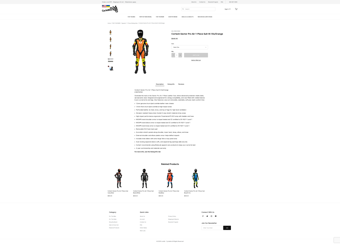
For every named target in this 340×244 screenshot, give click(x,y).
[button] (110, 32)
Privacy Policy (172, 216)
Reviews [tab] (181, 84)
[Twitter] (207, 216)
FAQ (222, 2)
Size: (172, 43)
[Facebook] (203, 216)
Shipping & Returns (173, 219)
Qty (172, 51)
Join (227, 228)
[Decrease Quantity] (173, 55)
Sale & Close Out (113, 225)
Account (142, 219)
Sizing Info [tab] (171, 84)
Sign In (227, 9)
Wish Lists (142, 230)
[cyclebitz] (110, 9)
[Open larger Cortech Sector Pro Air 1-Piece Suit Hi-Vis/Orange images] (140, 52)
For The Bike (112, 216)
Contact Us (202, 2)
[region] (110, 52)
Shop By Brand (113, 222)
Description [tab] (160, 84)
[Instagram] (211, 216)
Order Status (143, 227)
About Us (193, 2)
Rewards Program (213, 2)
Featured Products (114, 227)
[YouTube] (215, 216)
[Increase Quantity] (180, 55)
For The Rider (113, 219)
